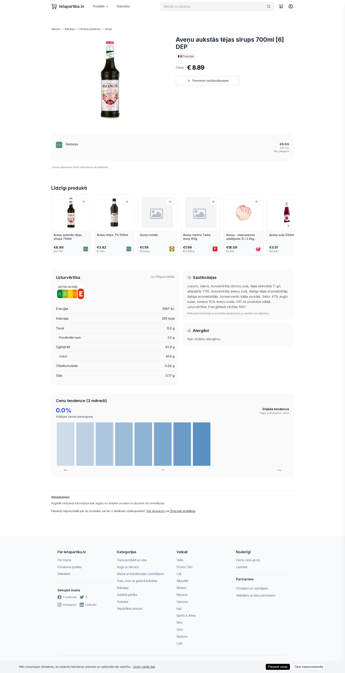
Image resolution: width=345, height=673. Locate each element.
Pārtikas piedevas (90, 29)
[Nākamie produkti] (288, 226)
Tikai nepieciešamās (308, 666)
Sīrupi (108, 29)
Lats (179, 643)
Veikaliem (64, 574)
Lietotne (241, 567)
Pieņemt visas (278, 666)
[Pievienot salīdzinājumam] (84, 201)
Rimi (179, 622)
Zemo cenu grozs (248, 560)
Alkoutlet (182, 581)
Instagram (69, 604)
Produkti (99, 6)
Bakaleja (70, 29)
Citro (179, 629)
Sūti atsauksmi (156, 511)
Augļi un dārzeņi (128, 567)
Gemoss (71, 144)
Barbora (181, 636)
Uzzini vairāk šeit (144, 666)
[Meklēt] (269, 6)
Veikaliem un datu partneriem (255, 595)
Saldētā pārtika (127, 595)
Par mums (64, 560)
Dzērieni (122, 602)
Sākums (55, 29)
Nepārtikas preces (129, 609)
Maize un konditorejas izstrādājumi (140, 574)
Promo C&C (184, 567)
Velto (179, 560)
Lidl (178, 574)
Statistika (123, 6)
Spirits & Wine (185, 615)
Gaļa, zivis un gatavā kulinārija (137, 581)
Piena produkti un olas (132, 560)
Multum (181, 588)
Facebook (70, 597)
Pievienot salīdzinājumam (210, 80)
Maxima (181, 595)
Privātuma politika (70, 567)
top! (179, 609)
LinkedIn (90, 604)
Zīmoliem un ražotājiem (252, 588)
